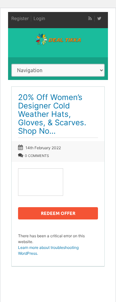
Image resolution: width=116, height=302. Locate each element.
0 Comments (37, 155)
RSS (90, 18)
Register (20, 18)
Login (39, 18)
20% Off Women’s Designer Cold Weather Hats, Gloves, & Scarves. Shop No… (52, 114)
